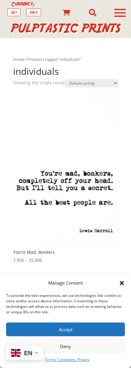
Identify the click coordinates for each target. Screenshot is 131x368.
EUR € (34, 12)
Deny (65, 346)
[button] (122, 283)
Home (18, 59)
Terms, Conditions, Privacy (67, 359)
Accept (66, 329)
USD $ (14, 12)
